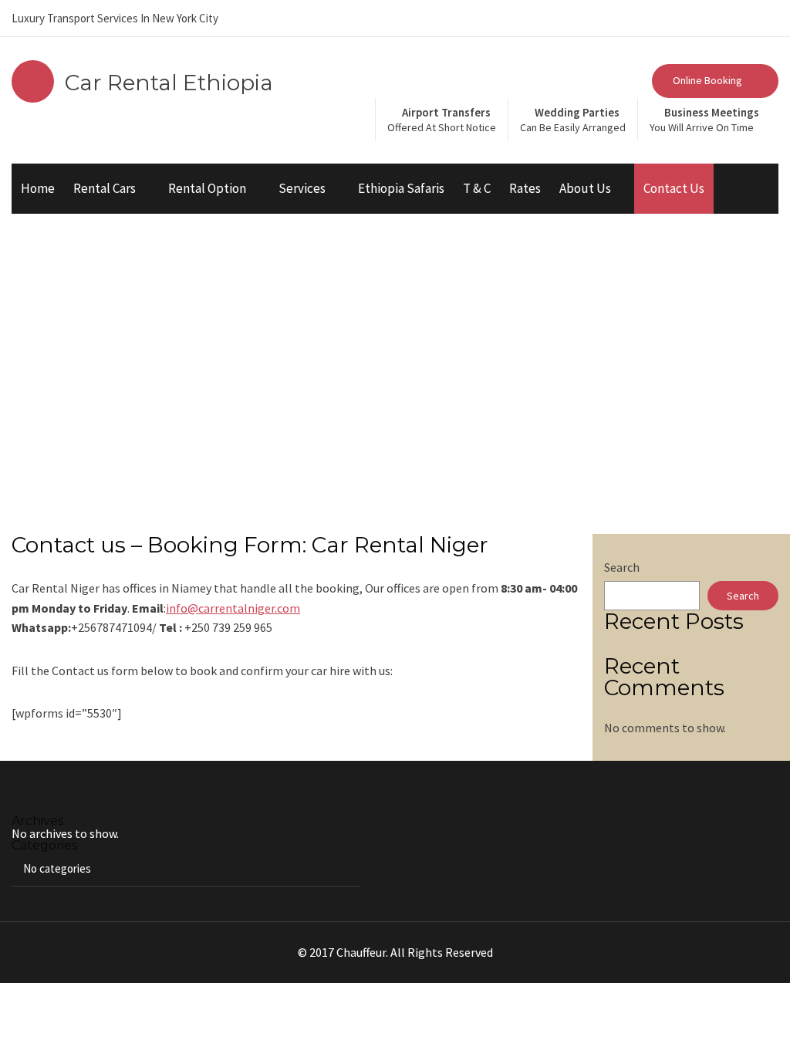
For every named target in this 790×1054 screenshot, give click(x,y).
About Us (585, 188)
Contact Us (673, 188)
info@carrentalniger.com (233, 608)
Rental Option (207, 188)
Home (38, 188)
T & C (477, 188)
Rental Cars (104, 188)
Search (622, 567)
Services (302, 188)
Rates (525, 188)
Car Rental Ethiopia (169, 82)
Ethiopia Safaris (401, 188)
